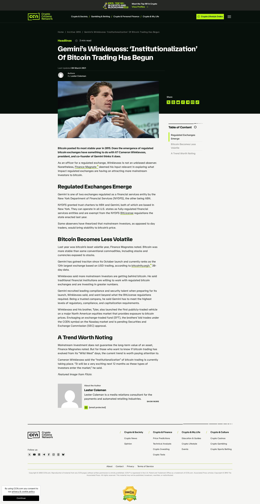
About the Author (92, 385)
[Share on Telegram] (188, 102)
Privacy (130, 466)
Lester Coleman (78, 76)
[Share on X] (168, 102)
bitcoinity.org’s (141, 265)
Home (61, 32)
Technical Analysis (162, 443)
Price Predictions (161, 438)
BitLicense (126, 213)
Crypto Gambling (218, 443)
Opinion (128, 443)
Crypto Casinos (217, 438)
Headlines (65, 40)
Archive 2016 (74, 32)
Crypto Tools (159, 454)
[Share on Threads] (173, 102)
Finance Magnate (85, 167)
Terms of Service (145, 466)
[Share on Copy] (197, 102)
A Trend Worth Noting (183, 153)
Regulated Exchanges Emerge (183, 137)
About (109, 466)
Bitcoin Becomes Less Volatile (183, 146)
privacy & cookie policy (23, 491)
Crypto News (130, 438)
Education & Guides (191, 438)
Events (185, 449)
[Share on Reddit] (178, 102)
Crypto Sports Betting (221, 449)
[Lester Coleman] (70, 396)
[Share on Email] (192, 102)
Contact (120, 466)
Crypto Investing (161, 449)
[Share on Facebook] (183, 102)
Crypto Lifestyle (189, 443)
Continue (21, 498)
